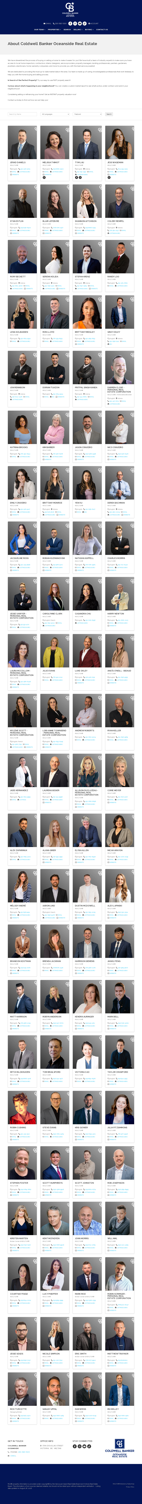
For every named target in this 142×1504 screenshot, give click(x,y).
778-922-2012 (57, 677)
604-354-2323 (123, 169)
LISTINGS (22, 800)
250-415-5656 (25, 565)
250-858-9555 (123, 677)
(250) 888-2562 (123, 1415)
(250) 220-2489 (123, 1245)
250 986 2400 (58, 565)
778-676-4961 (90, 565)
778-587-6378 (58, 454)
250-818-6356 (90, 620)
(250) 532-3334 (123, 912)
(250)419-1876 (25, 968)
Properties (54, 29)
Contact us (102, 29)
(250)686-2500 (58, 169)
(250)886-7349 (90, 228)
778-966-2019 (25, 1023)
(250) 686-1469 (58, 1415)
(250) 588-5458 (90, 454)
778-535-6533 (57, 338)
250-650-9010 (49, 623)
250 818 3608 (49, 512)
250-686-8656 (90, 801)
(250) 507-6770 (58, 1023)
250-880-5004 (90, 737)
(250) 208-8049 (90, 1415)
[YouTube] (80, 23)
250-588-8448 (25, 681)
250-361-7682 (123, 283)
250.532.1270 (24, 624)
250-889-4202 (25, 857)
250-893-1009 (90, 912)
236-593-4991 (58, 857)
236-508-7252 (90, 677)
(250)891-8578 (90, 1078)
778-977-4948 (123, 1134)
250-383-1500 (60, 24)
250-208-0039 (123, 857)
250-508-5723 (25, 169)
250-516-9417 (25, 509)
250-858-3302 (49, 286)
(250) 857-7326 (25, 1245)
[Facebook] (70, 23)
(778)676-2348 (58, 968)
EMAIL (48, 24)
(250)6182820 (122, 1360)
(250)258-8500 (25, 228)
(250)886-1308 (25, 1078)
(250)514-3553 (122, 1078)
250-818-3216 (123, 797)
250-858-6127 (90, 509)
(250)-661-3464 (58, 1134)
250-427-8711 (114, 401)
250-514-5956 (58, 797)
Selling (77, 29)
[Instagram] (75, 23)
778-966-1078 (90, 968)
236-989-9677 (123, 968)
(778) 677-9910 (90, 1360)
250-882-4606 (17, 286)
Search (67, 29)
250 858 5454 (25, 912)
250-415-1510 (25, 1134)
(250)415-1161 (90, 1023)
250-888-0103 (123, 620)
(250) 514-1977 (58, 1078)
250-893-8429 (58, 741)
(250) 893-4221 (90, 1134)
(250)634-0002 (25, 1300)
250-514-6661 (82, 397)
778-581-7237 (114, 230)
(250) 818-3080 (123, 1023)
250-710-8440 (123, 565)
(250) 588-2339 (90, 1300)
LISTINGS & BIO (24, 172)
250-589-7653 (90, 338)
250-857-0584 (82, 286)
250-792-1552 (81, 172)
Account (94, 23)
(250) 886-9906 (58, 1245)
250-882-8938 (90, 857)
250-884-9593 (25, 797)
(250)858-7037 (25, 1360)
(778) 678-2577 (58, 228)
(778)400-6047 (123, 1305)
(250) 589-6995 (123, 1189)
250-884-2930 (25, 338)
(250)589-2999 (58, 1300)
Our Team (39, 29)
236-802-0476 (17, 397)
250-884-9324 (58, 394)
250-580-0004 (114, 512)
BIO (110, 344)
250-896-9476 (49, 915)
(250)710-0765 (90, 1245)
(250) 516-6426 (123, 454)
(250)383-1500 (25, 1415)
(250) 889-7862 (25, 1189)
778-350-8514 (25, 454)
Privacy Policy (130, 1487)
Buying (88, 29)
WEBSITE (15, 174)
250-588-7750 (17, 744)
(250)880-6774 (90, 1189)
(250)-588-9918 (58, 1189)
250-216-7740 (57, 1360)
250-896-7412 (114, 341)
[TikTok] (85, 23)
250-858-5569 (123, 737)
